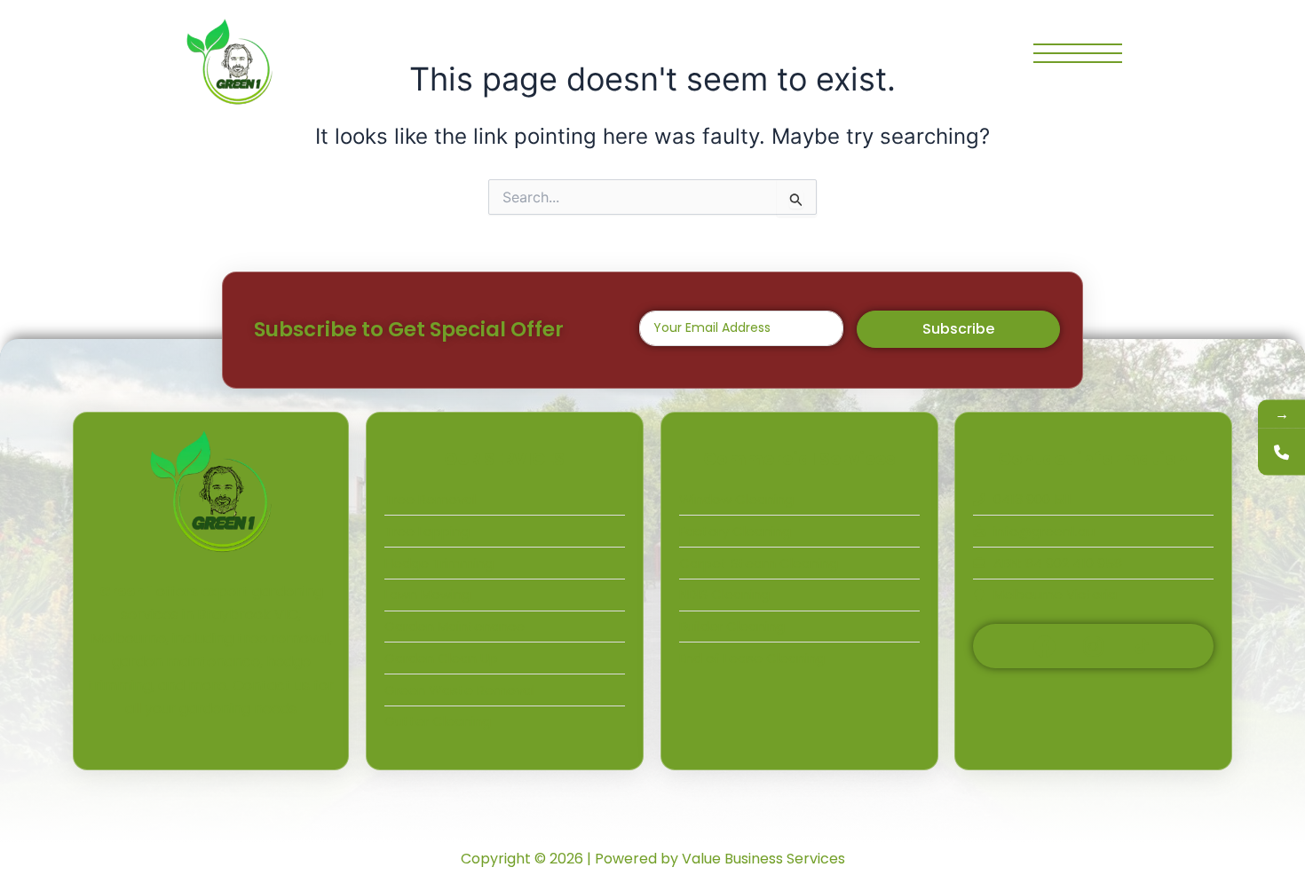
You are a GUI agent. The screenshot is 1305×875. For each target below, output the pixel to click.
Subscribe (958, 329)
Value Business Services (763, 858)
